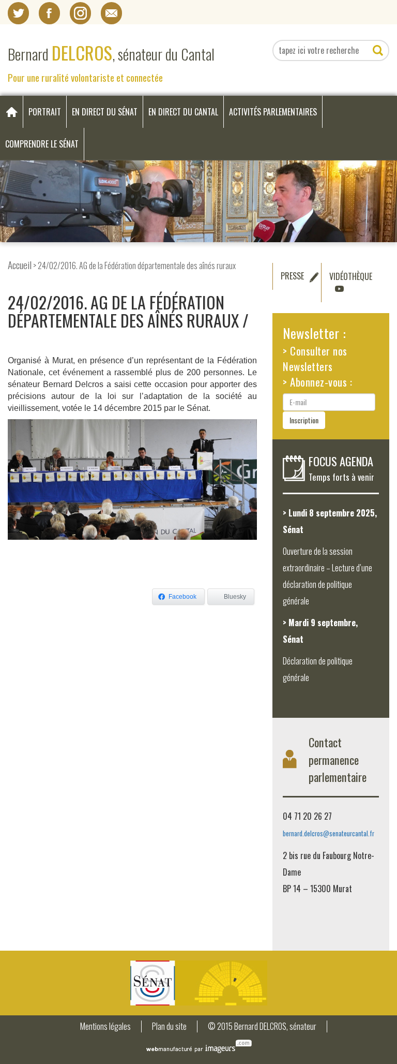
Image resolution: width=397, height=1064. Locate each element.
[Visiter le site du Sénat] (198, 983)
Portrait (44, 112)
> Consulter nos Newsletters (315, 358)
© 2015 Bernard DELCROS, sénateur (262, 1026)
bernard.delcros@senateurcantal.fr (328, 833)
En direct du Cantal (183, 112)
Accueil (20, 264)
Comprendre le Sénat (42, 144)
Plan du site (169, 1026)
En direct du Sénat (105, 112)
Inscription (303, 420)
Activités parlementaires (273, 112)
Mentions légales (105, 1026)
